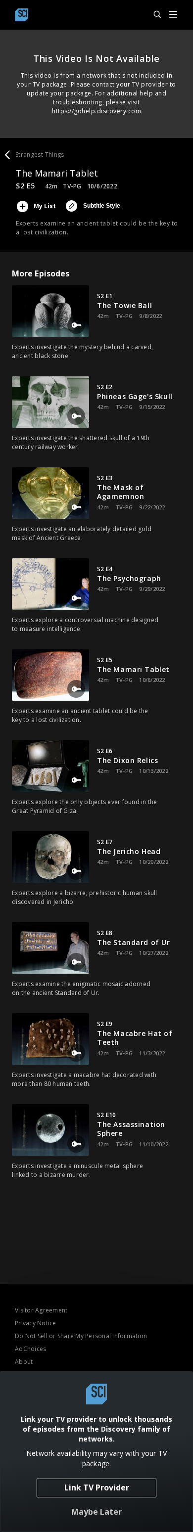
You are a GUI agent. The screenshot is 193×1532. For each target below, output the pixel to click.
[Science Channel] (21, 14)
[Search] (153, 14)
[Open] (173, 15)
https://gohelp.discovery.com (96, 111)
